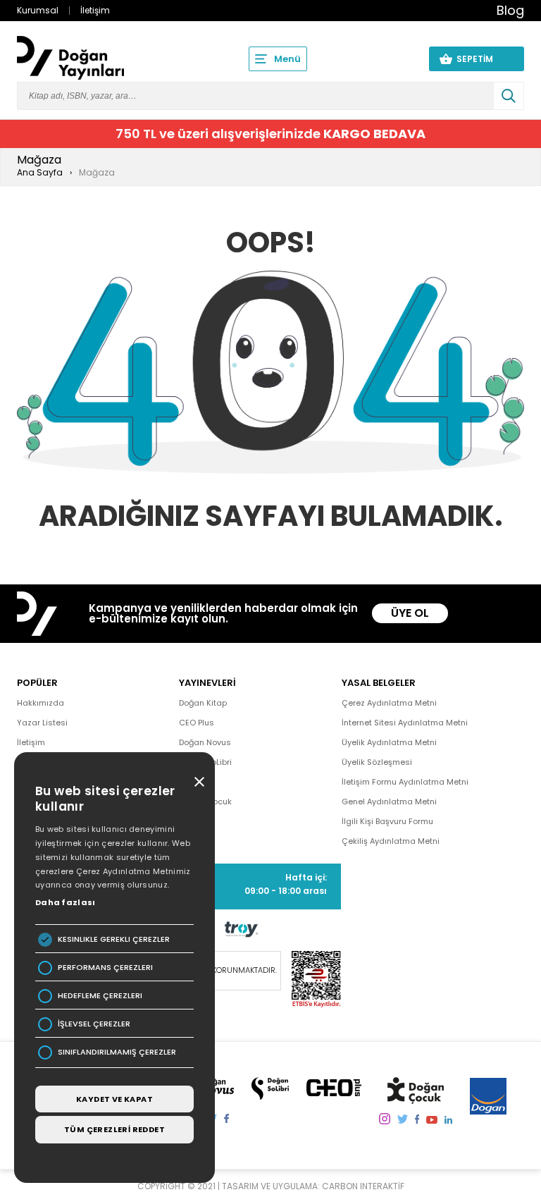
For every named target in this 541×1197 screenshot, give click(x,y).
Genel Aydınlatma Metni (389, 801)
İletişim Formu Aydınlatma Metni (405, 781)
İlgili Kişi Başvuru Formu (387, 821)
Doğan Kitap (203, 702)
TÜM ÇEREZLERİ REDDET (114, 1129)
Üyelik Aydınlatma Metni (389, 742)
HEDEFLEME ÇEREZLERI (100, 996)
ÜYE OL (410, 613)
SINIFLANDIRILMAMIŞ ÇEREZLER (117, 1052)
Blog (510, 10)
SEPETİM (483, 59)
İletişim (95, 10)
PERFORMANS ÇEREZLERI (105, 967)
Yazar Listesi (42, 722)
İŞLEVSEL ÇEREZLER (94, 1024)
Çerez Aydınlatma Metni (389, 702)
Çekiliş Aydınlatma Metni (391, 841)
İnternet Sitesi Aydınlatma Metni (405, 722)
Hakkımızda (40, 702)
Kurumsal (37, 10)
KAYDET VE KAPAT (114, 1099)
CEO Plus (196, 722)
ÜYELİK (391, 58)
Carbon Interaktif (363, 1186)
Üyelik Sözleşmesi (377, 762)
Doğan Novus (205, 742)
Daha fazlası (65, 902)
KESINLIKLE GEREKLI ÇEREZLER (114, 939)
